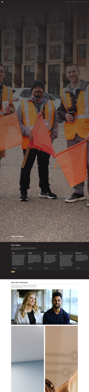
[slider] (40, 323)
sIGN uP (14, 268)
